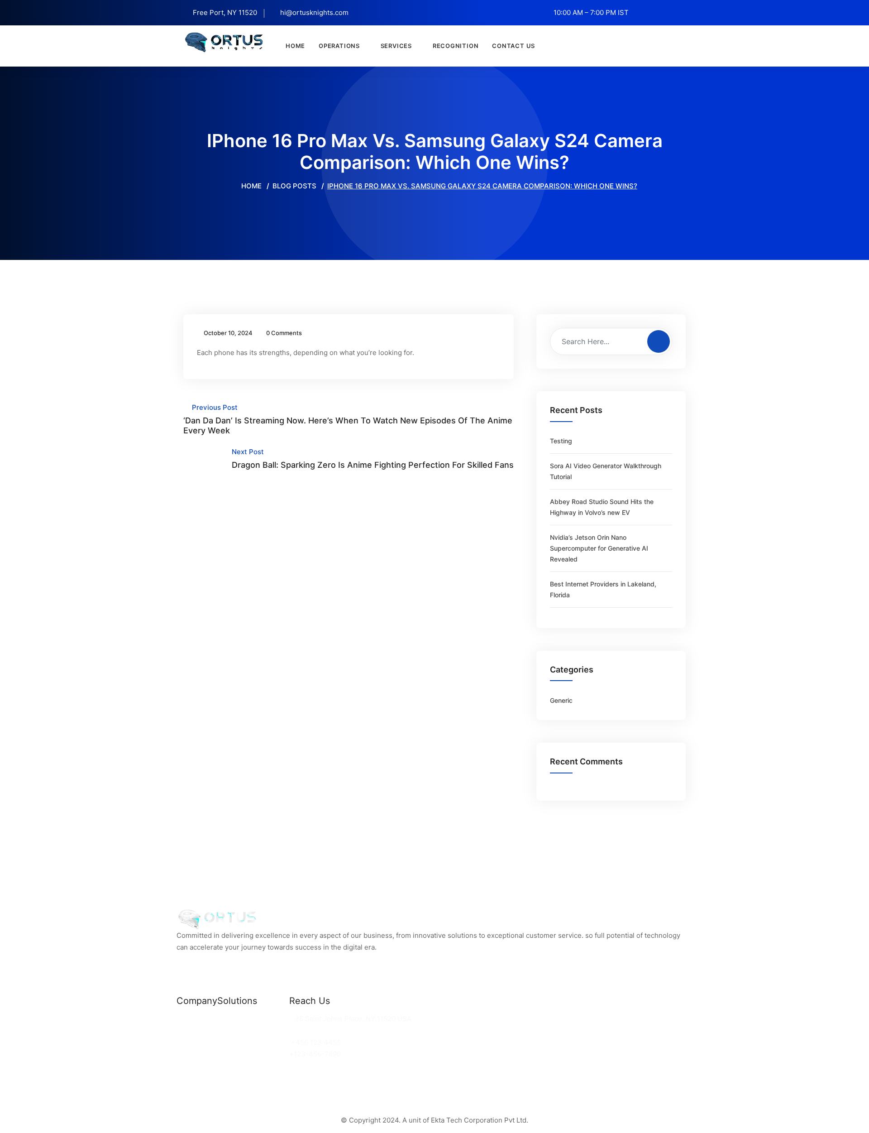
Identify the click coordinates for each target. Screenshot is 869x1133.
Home (295, 45)
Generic (561, 700)
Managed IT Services (252, 1042)
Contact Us (513, 45)
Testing (561, 441)
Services (396, 45)
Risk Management (247, 1054)
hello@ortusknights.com (331, 1030)
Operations (339, 45)
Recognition (456, 45)
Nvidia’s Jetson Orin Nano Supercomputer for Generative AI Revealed (599, 548)
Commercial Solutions (253, 1018)
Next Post (373, 458)
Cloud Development (249, 1030)
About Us (192, 1042)
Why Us (189, 1030)
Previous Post (347, 419)
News (186, 1018)
